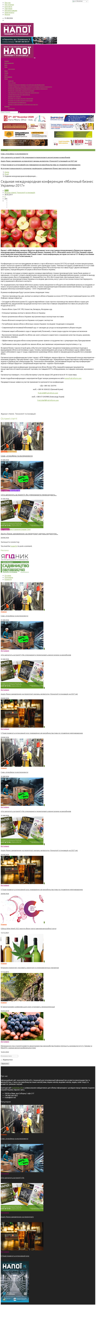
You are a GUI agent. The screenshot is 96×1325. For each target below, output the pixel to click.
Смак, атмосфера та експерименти (14, 154)
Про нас (7, 3)
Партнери (8, 8)
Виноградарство (9, 63)
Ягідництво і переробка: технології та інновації (21, 90)
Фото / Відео (12, 82)
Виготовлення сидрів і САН (19, 529)
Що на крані (11, 69)
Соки (5, 75)
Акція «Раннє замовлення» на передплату (17, 1217)
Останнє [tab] (7, 575)
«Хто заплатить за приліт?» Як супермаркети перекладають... (29, 495)
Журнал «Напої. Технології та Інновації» (19, 193)
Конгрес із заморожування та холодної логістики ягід (23, 104)
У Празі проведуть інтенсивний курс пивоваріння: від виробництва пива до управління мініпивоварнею (40, 165)
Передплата (9, 12)
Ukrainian (79, 1)
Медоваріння (8, 77)
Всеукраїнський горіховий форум (17, 102)
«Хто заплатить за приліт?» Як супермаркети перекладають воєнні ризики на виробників (35, 157)
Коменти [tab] (8, 579)
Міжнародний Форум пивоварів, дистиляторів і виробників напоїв (26, 84)
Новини (6, 61)
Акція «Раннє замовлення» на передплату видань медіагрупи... (29, 533)
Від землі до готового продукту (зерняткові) (20, 98)
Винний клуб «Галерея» (14, 96)
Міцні (6, 71)
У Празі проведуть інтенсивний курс (15, 1256)
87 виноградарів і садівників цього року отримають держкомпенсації (28, 1007)
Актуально (5, 490)
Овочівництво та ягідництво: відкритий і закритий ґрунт (23, 92)
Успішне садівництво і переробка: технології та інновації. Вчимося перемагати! (30, 86)
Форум (7, 14)
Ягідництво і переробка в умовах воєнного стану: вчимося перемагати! (28, 88)
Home (6, 172)
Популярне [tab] (8, 577)
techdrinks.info (17, 1088)
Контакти (8, 7)
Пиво (5, 67)
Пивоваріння (12, 452)
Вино (5, 65)
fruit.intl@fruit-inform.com (48, 393)
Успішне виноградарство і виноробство (19, 94)
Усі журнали (11, 108)
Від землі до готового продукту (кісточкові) (20, 100)
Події (6, 79)
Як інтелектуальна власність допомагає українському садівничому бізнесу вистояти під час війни (38, 168)
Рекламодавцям (10, 10)
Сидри (6, 73)
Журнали (6, 106)
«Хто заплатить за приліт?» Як (12, 1178)
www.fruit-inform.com (73, 378)
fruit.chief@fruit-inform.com (48, 400)
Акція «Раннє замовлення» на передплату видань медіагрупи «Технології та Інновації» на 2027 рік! (39, 161)
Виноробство (14, 490)
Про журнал (9, 5)
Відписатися (8, 1060)
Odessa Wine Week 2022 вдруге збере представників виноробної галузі (28, 928)
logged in (13, 546)
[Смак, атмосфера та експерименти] (22, 1132)
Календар (11, 80)
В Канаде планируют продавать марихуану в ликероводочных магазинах (30, 968)
